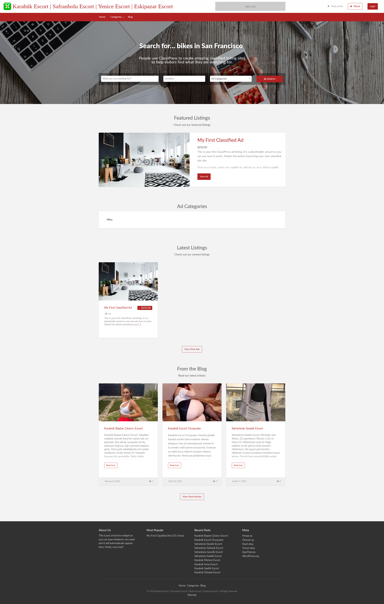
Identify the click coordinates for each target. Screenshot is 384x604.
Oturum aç (248, 540)
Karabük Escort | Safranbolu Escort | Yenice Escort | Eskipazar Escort (93, 6)
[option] (192, 160)
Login (372, 6)
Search (270, 79)
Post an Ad (337, 6)
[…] (139, 324)
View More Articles (192, 497)
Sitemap (192, 595)
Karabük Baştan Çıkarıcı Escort (123, 428)
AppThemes (248, 552)
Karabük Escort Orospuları (184, 428)
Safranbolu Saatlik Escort (208, 556)
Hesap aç (247, 535)
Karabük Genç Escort (206, 564)
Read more (111, 466)
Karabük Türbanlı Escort (207, 572)
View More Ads (192, 349)
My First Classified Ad (220, 140)
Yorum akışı (248, 548)
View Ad (205, 177)
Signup (356, 6)
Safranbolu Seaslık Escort (247, 428)
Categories (116, 17)
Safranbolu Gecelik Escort (208, 552)
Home (102, 17)
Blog (130, 17)
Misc (110, 314)
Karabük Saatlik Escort (206, 568)
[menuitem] (335, 6)
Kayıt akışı (247, 544)
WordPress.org (250, 556)
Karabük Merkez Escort (207, 560)
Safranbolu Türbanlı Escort (208, 548)
